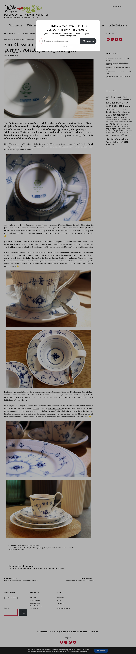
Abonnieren (88, 41)
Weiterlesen (68, 47)
